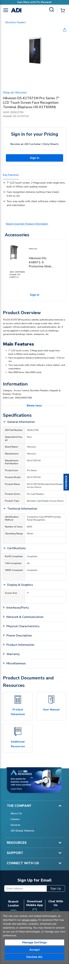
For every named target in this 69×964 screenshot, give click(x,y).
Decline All (34, 957)
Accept (34, 950)
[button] (66, 482)
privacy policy (29, 920)
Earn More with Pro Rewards (34, 2)
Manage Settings (34, 942)
